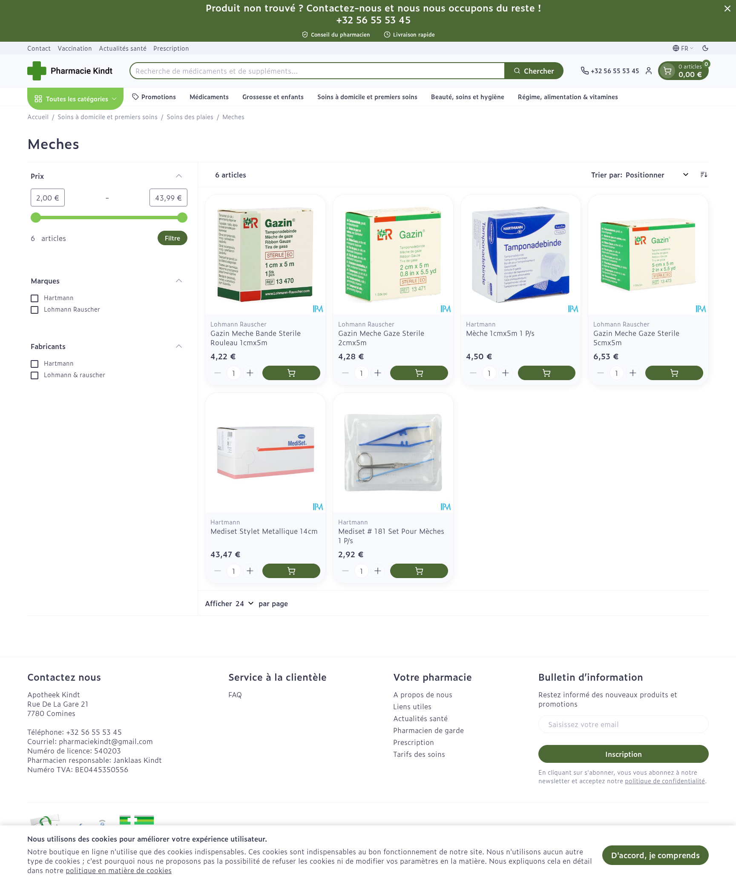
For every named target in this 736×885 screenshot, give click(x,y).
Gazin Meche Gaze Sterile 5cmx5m (636, 337)
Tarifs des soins (419, 754)
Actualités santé (123, 47)
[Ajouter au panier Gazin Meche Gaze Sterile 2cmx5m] (419, 373)
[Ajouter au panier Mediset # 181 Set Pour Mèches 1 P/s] (419, 571)
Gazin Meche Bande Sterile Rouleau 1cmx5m (255, 337)
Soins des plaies (190, 116)
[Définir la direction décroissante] (704, 174)
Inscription (623, 754)
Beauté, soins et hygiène (467, 96)
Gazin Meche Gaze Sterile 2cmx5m (381, 337)
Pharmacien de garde (428, 730)
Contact (39, 47)
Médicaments (209, 96)
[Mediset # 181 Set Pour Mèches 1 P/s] (393, 453)
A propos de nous (422, 694)
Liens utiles (412, 706)
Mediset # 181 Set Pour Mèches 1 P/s (391, 535)
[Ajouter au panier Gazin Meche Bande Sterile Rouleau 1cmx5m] (291, 373)
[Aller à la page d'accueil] (69, 70)
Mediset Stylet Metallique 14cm (264, 531)
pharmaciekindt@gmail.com (106, 741)
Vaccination (75, 47)
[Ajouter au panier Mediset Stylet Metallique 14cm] (291, 571)
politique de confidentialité (665, 780)
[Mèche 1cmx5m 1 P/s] (521, 255)
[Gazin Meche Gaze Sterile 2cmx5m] (393, 255)
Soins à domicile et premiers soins (367, 96)
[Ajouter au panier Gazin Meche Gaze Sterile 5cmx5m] (674, 373)
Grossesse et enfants (273, 96)
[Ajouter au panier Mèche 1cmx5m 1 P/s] (547, 373)
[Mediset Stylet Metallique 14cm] (265, 453)
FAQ (235, 694)
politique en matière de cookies (119, 870)
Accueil (38, 116)
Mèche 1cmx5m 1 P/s (500, 333)
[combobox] (317, 70)
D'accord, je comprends (655, 855)
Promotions (158, 96)
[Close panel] (727, 8)
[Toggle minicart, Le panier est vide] (667, 70)
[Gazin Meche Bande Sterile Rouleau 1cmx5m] (265, 255)
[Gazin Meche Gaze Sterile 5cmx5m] (648, 255)
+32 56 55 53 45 (94, 732)
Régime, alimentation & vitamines (568, 96)
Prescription (171, 47)
